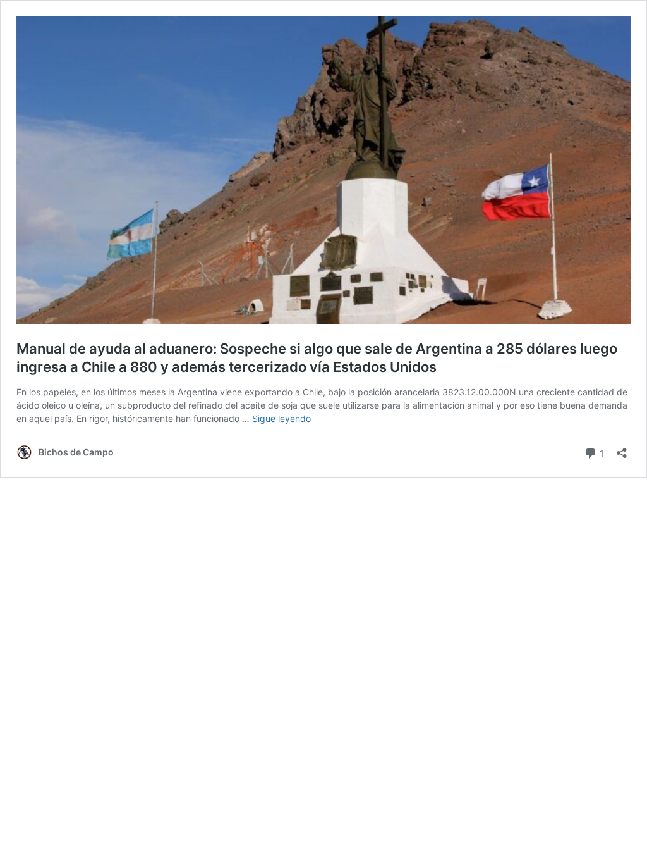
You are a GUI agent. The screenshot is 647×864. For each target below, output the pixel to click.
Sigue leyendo (281, 418)
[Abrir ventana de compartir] (622, 449)
